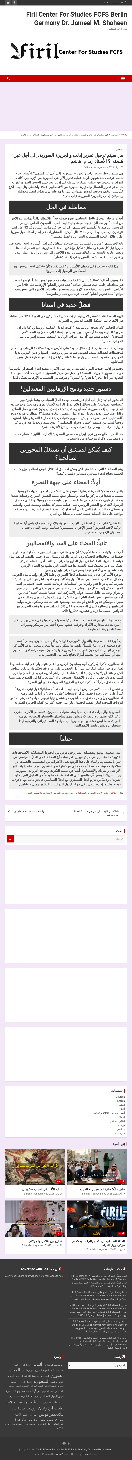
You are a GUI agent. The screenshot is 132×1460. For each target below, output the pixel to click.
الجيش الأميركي (27, 1371)
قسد (25, 1414)
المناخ (122, 1117)
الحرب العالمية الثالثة (36, 1375)
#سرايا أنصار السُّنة (117, 1347)
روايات (121, 1125)
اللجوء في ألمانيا (22, 1386)
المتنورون (11, 1386)
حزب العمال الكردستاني (27, 1396)
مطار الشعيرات (44, 1424)
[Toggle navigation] (123, 78)
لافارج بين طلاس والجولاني (45, 1241)
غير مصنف (119, 1133)
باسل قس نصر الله (55, 1391)
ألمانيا (37, 1364)
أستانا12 (113, 792)
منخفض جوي (29, 1424)
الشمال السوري (25, 1382)
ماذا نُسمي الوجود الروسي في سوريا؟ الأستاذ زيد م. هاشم (96, 813)
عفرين (14, 1409)
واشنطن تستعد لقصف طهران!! (28, 811)
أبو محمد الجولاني (53, 1364)
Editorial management (95, 167)
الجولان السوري (41, 1370)
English (121, 1100)
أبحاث (122, 1104)
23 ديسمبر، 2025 (54, 1245)
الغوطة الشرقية (37, 1386)
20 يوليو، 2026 (55, 1193)
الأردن (16, 1365)
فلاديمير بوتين (51, 1414)
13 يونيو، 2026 (118, 1249)
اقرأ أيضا (119, 1144)
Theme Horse (89, 1454)
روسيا (31, 1408)
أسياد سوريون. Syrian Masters (109, 1113)
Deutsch (120, 1096)
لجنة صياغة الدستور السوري (37, 792)
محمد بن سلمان (46, 1419)
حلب (55, 1402)
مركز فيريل (32, 1420)
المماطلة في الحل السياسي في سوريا (68, 792)
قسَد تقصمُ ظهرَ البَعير (85, 1299)
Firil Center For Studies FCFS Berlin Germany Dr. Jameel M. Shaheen (76, 1449)
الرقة (53, 1382)
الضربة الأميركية (50, 1386)
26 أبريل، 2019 (116, 167)
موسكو (19, 1424)
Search (10, 839)
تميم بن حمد (26, 1391)
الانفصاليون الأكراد (57, 1371)
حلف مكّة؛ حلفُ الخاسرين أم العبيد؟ (102, 1189)
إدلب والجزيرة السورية (97, 792)
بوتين (44, 1391)
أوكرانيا (29, 1365)
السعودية (41, 1381)
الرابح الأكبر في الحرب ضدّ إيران (42, 1189)
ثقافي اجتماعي (117, 1121)
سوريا (21, 1408)
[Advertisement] (66, 106)
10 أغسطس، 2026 (116, 1193)
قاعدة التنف (33, 1415)
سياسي (119, 149)
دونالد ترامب (28, 1401)
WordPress (62, 1454)
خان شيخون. (46, 1403)
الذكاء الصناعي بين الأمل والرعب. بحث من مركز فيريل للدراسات (98, 1243)
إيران (22, 1364)
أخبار (122, 1108)
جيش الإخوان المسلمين (52, 1396)
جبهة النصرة (13, 1391)
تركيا (36, 1390)
